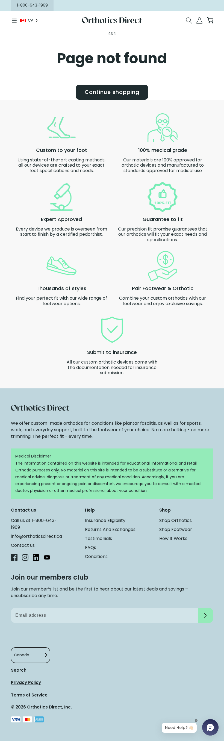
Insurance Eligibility (105, 520)
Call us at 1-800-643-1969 (34, 523)
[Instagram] (25, 558)
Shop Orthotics (175, 520)
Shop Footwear (175, 529)
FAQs (90, 547)
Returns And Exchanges (110, 529)
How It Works (173, 538)
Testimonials (98, 538)
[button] (189, 20)
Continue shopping (112, 92)
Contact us (23, 545)
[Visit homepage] (112, 20)
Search (18, 670)
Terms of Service (29, 695)
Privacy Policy (26, 682)
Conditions (96, 556)
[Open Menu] (14, 20)
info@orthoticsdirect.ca (36, 536)
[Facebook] (14, 558)
